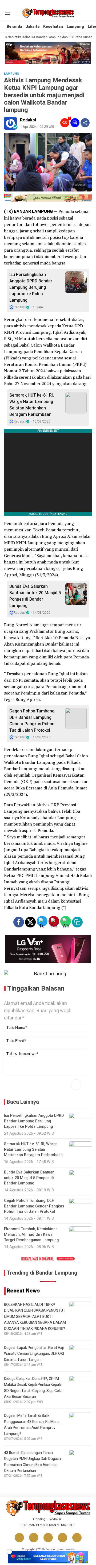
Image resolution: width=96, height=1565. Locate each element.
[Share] (85, 122)
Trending (39, 1519)
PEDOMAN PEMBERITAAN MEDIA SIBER (48, 1525)
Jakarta (32, 26)
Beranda (14, 26)
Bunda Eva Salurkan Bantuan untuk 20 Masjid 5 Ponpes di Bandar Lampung (35, 596)
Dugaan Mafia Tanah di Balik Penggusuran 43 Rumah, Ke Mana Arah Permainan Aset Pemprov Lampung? (31, 1424)
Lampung (75, 26)
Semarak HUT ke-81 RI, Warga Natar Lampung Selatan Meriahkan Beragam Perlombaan (31, 405)
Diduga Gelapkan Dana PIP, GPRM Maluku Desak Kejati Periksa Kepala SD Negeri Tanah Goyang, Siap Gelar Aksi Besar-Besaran (33, 1387)
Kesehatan (53, 26)
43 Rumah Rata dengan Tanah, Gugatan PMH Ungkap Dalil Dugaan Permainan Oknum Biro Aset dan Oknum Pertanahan (32, 1462)
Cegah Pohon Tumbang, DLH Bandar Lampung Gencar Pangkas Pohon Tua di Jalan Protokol (32, 721)
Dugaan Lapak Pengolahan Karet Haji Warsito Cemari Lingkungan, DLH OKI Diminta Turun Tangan (34, 1354)
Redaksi (28, 120)
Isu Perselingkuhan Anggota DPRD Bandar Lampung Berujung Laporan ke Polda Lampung (30, 287)
